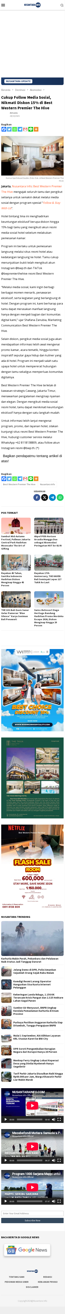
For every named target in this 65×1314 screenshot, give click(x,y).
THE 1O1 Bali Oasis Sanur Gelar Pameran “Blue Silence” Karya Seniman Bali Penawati (15, 615)
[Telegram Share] (52, 497)
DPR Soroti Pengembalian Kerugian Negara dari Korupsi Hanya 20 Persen (35, 1050)
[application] (32, 1105)
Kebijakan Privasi (48, 1281)
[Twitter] (9, 129)
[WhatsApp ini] (60, 497)
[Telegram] (20, 129)
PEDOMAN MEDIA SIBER (17, 1281)
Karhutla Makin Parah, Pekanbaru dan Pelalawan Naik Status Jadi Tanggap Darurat (29, 960)
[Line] (30, 129)
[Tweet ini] (44, 497)
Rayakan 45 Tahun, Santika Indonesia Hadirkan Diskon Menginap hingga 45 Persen (12, 579)
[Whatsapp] (14, 129)
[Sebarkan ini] (36, 497)
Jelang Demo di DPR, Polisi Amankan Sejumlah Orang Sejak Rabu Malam (34, 971)
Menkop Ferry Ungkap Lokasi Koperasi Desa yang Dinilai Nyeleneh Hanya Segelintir (36, 1063)
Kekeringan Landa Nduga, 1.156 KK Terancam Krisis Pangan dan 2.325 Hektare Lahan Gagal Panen (38, 997)
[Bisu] (53, 1119)
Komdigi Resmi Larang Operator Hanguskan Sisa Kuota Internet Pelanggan (32, 984)
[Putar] (5, 1119)
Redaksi (47, 1277)
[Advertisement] (32, 44)
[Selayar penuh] (59, 1119)
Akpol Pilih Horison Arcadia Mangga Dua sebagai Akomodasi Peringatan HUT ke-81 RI (48, 541)
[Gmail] (25, 129)
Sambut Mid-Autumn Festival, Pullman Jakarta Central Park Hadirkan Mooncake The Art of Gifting (15, 542)
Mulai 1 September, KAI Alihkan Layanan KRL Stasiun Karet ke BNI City (37, 1037)
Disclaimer (32, 1287)
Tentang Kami (16, 1277)
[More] (36, 129)
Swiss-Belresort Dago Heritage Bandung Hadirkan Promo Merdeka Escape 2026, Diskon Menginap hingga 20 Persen (48, 618)
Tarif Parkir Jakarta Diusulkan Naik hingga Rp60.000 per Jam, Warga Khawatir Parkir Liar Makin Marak (38, 1076)
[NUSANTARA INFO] (32, 4)
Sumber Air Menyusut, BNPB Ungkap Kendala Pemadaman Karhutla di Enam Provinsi (36, 1010)
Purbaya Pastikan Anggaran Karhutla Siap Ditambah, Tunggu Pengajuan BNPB (38, 1024)
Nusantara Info (22, 186)
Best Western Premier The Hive (19, 484)
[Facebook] (4, 129)
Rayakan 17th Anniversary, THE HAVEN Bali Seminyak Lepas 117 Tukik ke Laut (47, 578)
